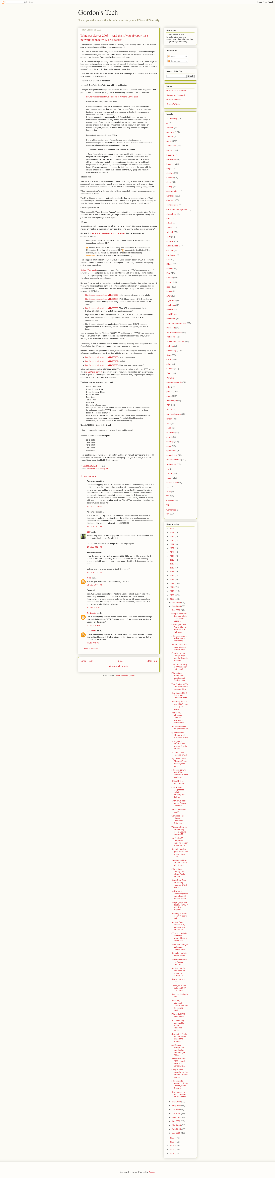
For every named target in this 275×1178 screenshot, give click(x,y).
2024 (172, 536)
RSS (168, 423)
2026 (172, 529)
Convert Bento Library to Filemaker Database (177, 819)
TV (167, 469)
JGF (89, 532)
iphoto (169, 282)
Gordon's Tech (98, 12)
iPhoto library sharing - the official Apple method (178, 872)
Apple (169, 141)
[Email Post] (103, 466)
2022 (172, 544)
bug (168, 168)
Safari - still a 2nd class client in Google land (179, 646)
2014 (172, 575)
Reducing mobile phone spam (179, 954)
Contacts (170, 196)
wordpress (171, 510)
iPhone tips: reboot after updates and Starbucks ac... (179, 676)
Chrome (170, 177)
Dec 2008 (176, 602)
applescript (171, 146)
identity (169, 268)
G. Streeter (91, 613)
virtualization (172, 482)
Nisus (168, 355)
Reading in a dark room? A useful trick (179, 916)
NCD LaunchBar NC (175, 341)
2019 (172, 556)
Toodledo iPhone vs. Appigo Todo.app (179, 961)
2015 (172, 571)
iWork (169, 296)
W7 (167, 496)
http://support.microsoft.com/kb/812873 (101, 365)
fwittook (169, 232)
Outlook (169, 369)
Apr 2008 (176, 1121)
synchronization (173, 460)
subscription (171, 455)
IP (87, 247)
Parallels (170, 378)
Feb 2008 (176, 1129)
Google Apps (172, 246)
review (169, 419)
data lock (170, 200)
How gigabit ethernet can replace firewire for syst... (179, 745)
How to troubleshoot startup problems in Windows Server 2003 (112, 97)
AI (167, 123)
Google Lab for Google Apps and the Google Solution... (179, 656)
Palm (168, 373)
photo (169, 396)
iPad (168, 273)
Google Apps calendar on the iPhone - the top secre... (179, 1073)
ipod (168, 287)
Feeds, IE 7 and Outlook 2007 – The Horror (179, 988)
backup (169, 150)
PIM (168, 405)
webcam (170, 500)
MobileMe (170, 337)
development (172, 205)
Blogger (152, 1172)
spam (168, 446)
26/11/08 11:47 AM (94, 506)
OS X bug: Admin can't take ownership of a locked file (179, 937)
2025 (172, 532)
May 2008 (177, 1117)
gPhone (169, 250)
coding (169, 186)
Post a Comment (91, 648)
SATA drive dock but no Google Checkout (178, 803)
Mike (89, 578)
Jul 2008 (176, 1109)
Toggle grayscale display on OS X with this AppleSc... (179, 906)
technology (171, 464)
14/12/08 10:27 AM (95, 527)
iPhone (169, 278)
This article (92, 270)
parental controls (174, 382)
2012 (172, 583)
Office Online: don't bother (177, 782)
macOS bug (171, 314)
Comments (175, 61)
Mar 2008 (176, 1125)
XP (107, 469)
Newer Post (86, 661)
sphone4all (171, 450)
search (169, 437)
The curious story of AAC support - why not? (179, 666)
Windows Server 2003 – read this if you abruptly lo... (178, 1062)
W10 (168, 491)
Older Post (152, 661)
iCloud (169, 264)
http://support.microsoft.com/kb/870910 (101, 295)
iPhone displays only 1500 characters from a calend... (179, 773)
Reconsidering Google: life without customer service (177, 1025)
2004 (172, 1149)
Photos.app (171, 400)
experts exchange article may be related (108, 233)
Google (169, 241)
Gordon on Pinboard (175, 95)
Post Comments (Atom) (124, 676)
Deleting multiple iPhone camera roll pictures (179, 862)
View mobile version (119, 666)
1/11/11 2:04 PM (93, 608)
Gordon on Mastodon (176, 90)
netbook (170, 346)
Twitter (169, 473)
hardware (170, 255)
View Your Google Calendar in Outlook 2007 (179, 946)
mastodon (170, 318)
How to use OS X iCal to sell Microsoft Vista (179, 695)
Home (119, 661)
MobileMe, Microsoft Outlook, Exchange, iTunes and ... (178, 717)
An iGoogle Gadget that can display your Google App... (178, 1050)
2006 (172, 1142)
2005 (172, 1146)
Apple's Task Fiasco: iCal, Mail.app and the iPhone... (178, 926)
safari (168, 428)
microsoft (91, 469)
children (170, 173)
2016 (172, 568)
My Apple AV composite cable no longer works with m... (179, 841)
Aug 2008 (176, 1105)
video (168, 478)
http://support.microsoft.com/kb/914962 (101, 299)
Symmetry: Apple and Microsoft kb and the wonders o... (179, 1037)
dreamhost (171, 214)
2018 (172, 560)
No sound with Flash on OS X (179, 753)
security (169, 441)
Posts (172, 56)
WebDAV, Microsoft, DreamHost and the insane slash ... (179, 1005)
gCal (168, 237)
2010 (172, 591)
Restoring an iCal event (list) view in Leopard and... (179, 705)
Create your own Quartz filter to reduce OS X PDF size (178, 628)
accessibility (171, 118)
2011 (172, 587)
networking (100, 469)
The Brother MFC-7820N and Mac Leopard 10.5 (179, 686)
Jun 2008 (176, 1113)
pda (168, 387)
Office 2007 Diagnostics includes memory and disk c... (178, 792)
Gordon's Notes (173, 99)
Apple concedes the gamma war (179, 727)
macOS (169, 309)
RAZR (169, 409)
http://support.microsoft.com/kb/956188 (101, 357)
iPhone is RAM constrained (178, 1015)
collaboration (172, 191)
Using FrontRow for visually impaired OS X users (179, 883)
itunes (169, 291)
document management (177, 209)
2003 (172, 1153)
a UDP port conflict (94, 372)
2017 (172, 564)
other (168, 364)
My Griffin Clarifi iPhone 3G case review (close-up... (179, 762)
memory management (176, 323)
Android (169, 127)
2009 (172, 595)
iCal (168, 259)
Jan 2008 (176, 1133)
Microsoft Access (174, 332)
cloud (168, 182)
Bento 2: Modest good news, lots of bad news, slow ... (179, 852)
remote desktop (173, 414)
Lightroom (171, 300)
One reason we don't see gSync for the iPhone (179, 1094)
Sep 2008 (176, 1102)
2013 (172, 579)
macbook (170, 305)
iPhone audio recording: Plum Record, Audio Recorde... (179, 1084)
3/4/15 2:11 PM (93, 643)
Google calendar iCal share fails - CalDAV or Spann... (179, 617)
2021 (172, 548)
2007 (172, 1138)
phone (169, 391)
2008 (172, 599)
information (90, 255)
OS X (168, 359)
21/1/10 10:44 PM (94, 585)
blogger (169, 164)
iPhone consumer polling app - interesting (179, 638)
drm (168, 218)
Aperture (170, 132)
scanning (170, 432)
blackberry (171, 159)
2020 (172, 552)
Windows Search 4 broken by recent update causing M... (179, 830)
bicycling (170, 155)
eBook (169, 223)
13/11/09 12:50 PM (95, 572)
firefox (169, 227)
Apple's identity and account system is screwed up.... (178, 971)
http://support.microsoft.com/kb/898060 (101, 308)
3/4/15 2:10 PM (93, 625)
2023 (172, 540)
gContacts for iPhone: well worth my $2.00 (179, 735)
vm (167, 487)
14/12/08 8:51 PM (94, 547)
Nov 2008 (176, 606)
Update (83, 270)
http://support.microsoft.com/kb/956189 (101, 361)
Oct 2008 (176, 610)
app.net (169, 136)
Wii (167, 505)
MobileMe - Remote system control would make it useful (179, 894)
